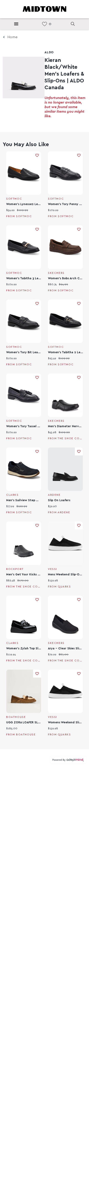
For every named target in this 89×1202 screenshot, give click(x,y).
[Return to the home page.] (44, 8)
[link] (44, 24)
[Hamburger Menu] (16, 24)
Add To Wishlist (37, 155)
